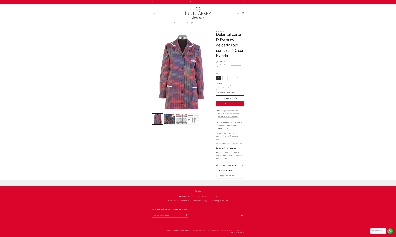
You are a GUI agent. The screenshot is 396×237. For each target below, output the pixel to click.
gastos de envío (236, 64)
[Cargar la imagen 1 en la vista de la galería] (157, 119)
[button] (154, 12)
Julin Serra (175, 230)
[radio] (218, 78)
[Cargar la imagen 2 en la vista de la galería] (169, 119)
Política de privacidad (213, 230)
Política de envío (239, 230)
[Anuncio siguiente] (243, 2)
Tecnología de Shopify (184, 230)
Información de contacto (237, 232)
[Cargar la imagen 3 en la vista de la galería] (181, 119)
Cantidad (219, 83)
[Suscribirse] (186, 215)
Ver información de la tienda (228, 117)
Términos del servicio (227, 230)
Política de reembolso (199, 230)
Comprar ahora (230, 104)
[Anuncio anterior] (152, 2)
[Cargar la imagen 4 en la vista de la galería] (193, 119)
